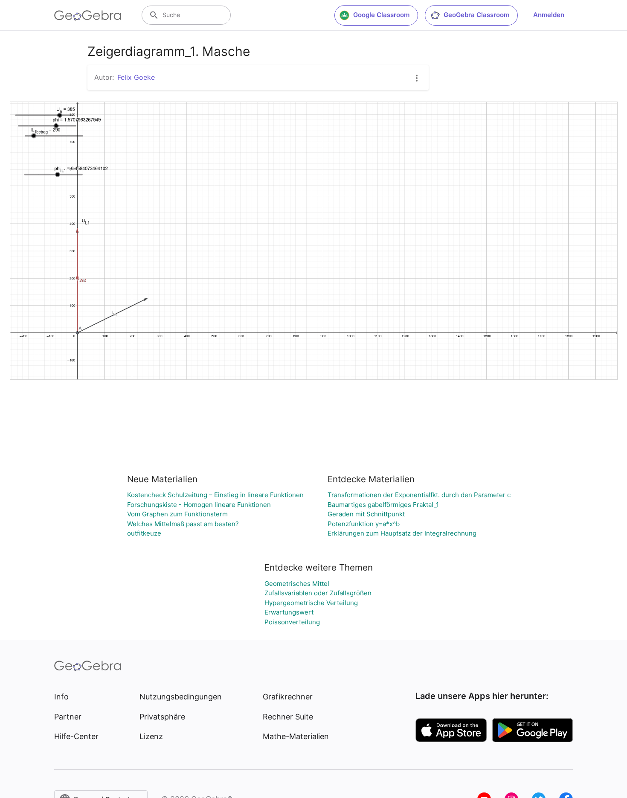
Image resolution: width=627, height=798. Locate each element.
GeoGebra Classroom (476, 15)
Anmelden (548, 15)
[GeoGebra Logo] (87, 15)
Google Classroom (381, 15)
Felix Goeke (136, 77)
